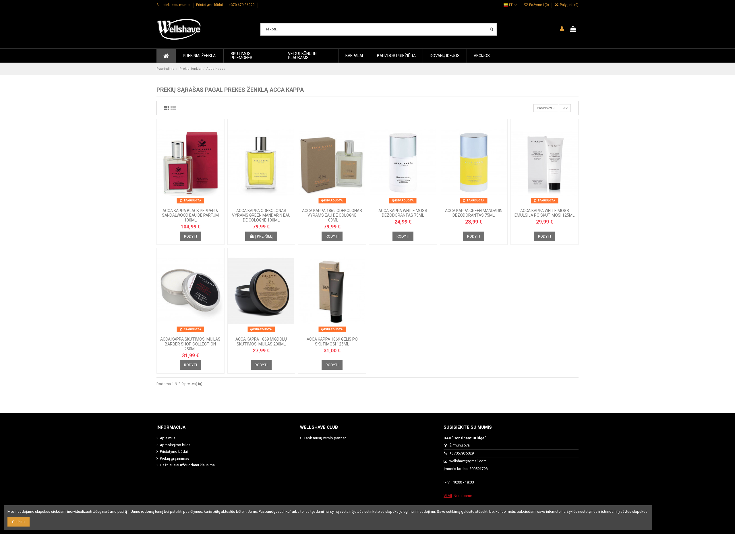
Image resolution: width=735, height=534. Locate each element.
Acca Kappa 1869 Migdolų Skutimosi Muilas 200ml (261, 341)
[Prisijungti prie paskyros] (562, 29)
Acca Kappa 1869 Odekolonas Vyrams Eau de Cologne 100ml (332, 215)
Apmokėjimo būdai (176, 445)
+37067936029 (461, 453)
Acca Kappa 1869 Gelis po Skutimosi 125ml (332, 341)
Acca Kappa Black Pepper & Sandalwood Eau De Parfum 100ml (190, 215)
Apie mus (167, 438)
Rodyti (190, 236)
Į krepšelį (264, 236)
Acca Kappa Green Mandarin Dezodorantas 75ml (473, 213)
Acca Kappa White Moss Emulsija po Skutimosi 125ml (544, 213)
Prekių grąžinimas (174, 458)
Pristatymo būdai (210, 5)
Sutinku (18, 522)
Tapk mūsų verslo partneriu (326, 438)
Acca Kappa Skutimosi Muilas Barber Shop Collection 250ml (190, 344)
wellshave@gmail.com (468, 461)
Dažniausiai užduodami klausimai (188, 465)
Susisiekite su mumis (173, 5)
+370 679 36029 (242, 5)
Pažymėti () (539, 5)
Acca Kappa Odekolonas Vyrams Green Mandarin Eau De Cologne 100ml (261, 215)
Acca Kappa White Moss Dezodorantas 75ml (402, 213)
